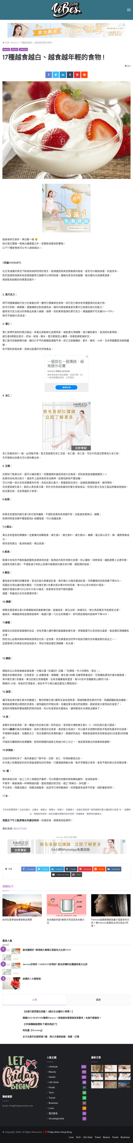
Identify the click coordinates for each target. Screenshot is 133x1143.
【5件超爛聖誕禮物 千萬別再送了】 (40, 1024)
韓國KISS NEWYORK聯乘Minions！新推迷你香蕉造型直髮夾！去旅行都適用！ (62, 1017)
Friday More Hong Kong (60, 1132)
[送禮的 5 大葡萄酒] (11, 983)
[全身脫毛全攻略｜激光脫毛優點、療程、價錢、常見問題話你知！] (97, 1084)
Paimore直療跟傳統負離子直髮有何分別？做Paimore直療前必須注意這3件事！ (110, 922)
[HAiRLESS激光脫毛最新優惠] (66, 207)
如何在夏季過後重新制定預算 (17, 919)
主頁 (6, 42)
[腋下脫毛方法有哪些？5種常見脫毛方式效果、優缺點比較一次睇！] (111, 1076)
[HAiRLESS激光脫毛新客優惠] (66, 30)
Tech (51, 1092)
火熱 (34, 999)
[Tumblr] (70, 75)
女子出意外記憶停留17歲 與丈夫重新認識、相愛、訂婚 (51, 1036)
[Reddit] (84, 75)
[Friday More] (66, 10)
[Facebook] (48, 75)
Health (14, 49)
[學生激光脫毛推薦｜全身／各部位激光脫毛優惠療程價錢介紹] (124, 1076)
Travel (52, 1097)
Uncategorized (56, 1118)
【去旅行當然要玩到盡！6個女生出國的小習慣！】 (48, 1011)
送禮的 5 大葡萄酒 (32, 978)
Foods (52, 1087)
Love (51, 1108)
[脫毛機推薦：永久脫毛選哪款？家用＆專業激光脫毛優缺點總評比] (111, 1068)
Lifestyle (23, 49)
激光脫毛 (53, 1113)
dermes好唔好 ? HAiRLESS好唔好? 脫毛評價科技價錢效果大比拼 (55, 964)
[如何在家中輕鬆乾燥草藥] (97, 1068)
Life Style (54, 1082)
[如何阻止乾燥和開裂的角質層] (111, 1084)
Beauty (14, 42)
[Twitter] (56, 75)
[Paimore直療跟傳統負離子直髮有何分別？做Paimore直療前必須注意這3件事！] (111, 905)
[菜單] (129, 9)
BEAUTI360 (20, 828)
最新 (98, 999)
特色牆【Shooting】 (33, 1030)
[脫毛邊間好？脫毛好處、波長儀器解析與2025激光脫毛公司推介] (97, 1076)
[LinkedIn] (63, 75)
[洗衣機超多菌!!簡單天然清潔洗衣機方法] (66, 905)
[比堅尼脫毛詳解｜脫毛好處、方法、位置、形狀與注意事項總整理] (124, 1068)
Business (53, 1103)
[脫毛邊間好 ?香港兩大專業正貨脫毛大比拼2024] (11, 954)
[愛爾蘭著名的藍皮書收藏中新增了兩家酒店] (124, 1084)
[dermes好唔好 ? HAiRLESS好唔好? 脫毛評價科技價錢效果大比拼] (11, 969)
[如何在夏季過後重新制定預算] (22, 905)
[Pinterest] (77, 75)
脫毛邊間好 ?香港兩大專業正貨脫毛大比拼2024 (47, 949)
